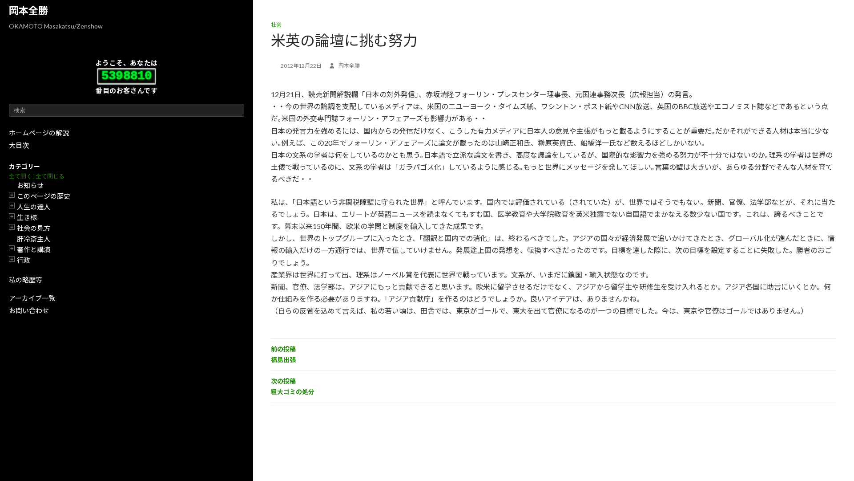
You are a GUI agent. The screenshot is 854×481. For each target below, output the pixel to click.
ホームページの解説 (39, 133)
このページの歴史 (43, 196)
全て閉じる (50, 176)
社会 (276, 24)
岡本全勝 (28, 10)
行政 (23, 260)
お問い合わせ (29, 310)
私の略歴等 (25, 280)
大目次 (19, 145)
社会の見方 (33, 228)
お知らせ (30, 185)
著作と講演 (33, 249)
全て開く (20, 176)
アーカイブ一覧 (32, 298)
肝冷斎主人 (33, 239)
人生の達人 (33, 207)
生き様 (27, 217)
